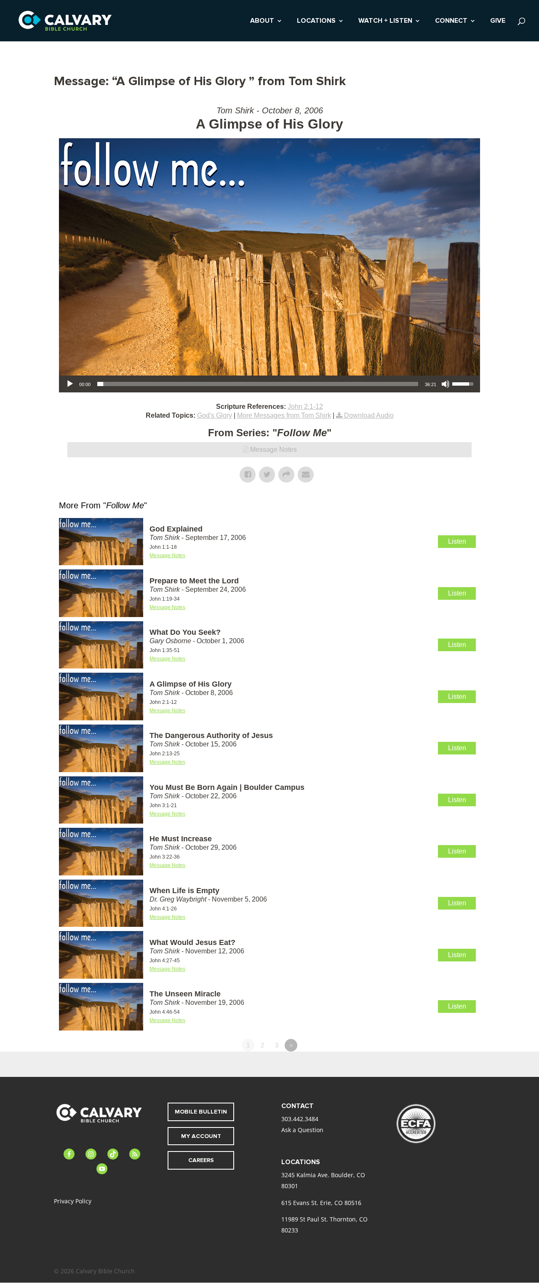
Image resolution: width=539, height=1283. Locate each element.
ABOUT (262, 21)
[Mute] (445, 384)
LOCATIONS (316, 21)
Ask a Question (302, 1130)
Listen (457, 541)
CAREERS (201, 1160)
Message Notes (273, 449)
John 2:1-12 (305, 406)
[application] (269, 384)
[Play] (70, 384)
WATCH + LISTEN (385, 21)
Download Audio (369, 415)
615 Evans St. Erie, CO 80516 (321, 1203)
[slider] (257, 384)
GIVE (497, 21)
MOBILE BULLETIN (201, 1111)
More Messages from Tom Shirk (284, 415)
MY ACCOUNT (201, 1136)
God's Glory (214, 415)
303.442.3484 (299, 1119)
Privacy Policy (72, 1201)
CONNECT (451, 21)
